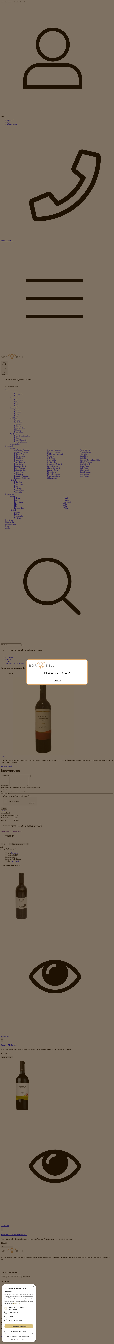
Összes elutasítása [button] (18, 1332)
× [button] (33, 1287)
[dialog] (19, 1313)
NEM (55, 681)
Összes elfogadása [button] (18, 1326)
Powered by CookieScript (19, 1339)
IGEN (59, 681)
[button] (18, 1336)
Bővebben (16, 1303)
